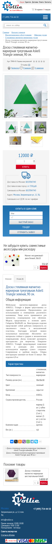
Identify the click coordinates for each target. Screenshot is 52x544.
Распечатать (15, 68)
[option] (26, 261)
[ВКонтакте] (12, 441)
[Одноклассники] (20, 441)
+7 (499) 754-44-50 (10, 17)
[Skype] (36, 441)
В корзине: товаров (42, 9)
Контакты (48, 2)
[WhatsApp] (28, 441)
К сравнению (39, 68)
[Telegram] (32, 441)
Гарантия (28, 2)
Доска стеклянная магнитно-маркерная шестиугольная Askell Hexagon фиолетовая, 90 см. (35, 473)
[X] (16, 441)
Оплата (41, 2)
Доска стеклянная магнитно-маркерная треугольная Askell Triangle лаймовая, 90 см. (26, 449)
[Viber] (24, 441)
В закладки (27, 68)
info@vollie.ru (7, 519)
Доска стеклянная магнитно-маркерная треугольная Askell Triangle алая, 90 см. (25, 454)
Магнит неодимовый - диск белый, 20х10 (34, 257)
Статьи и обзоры (8, 535)
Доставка (35, 2)
